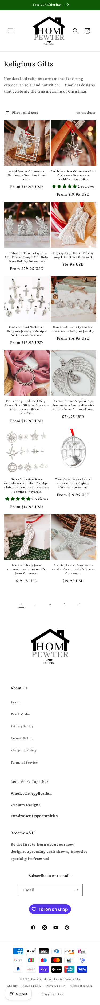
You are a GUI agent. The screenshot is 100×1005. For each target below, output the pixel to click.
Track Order (20, 714)
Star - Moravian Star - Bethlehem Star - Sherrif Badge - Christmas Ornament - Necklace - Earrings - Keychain (26, 485)
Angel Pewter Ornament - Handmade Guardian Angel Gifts (27, 175)
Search (16, 702)
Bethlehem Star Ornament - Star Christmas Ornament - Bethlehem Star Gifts (73, 175)
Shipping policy (52, 993)
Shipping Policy (24, 750)
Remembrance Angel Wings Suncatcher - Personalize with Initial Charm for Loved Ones (73, 405)
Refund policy (32, 985)
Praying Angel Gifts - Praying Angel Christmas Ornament (73, 255)
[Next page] (79, 604)
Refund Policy (22, 738)
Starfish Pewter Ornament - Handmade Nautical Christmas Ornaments (73, 569)
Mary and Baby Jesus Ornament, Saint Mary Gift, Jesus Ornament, (26, 569)
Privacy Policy (22, 726)
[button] (11, 31)
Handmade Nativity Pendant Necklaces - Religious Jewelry (73, 329)
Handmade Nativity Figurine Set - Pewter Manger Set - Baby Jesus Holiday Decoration (27, 257)
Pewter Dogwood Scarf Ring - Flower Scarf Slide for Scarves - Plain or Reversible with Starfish (27, 407)
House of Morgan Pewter (47, 979)
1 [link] (21, 604)
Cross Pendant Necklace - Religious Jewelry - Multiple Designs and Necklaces (26, 331)
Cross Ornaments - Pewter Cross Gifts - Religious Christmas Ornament (73, 483)
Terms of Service (24, 762)
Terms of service (81, 985)
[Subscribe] (76, 890)
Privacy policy (56, 985)
